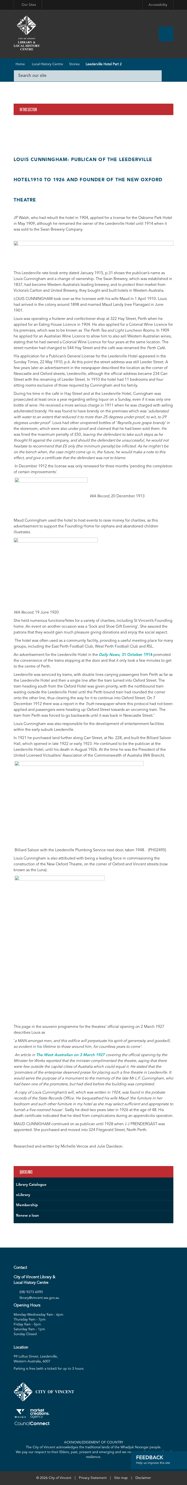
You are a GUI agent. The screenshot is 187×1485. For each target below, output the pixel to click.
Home (20, 64)
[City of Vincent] (27, 33)
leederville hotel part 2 (104, 64)
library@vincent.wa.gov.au (39, 1298)
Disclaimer (143, 1478)
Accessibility (158, 5)
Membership (27, 1205)
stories (74, 64)
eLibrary (23, 1195)
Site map (121, 1478)
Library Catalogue (31, 1185)
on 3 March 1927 (71, 1055)
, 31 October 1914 (125, 655)
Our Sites (29, 5)
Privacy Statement (93, 1478)
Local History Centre (47, 64)
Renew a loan (27, 1216)
